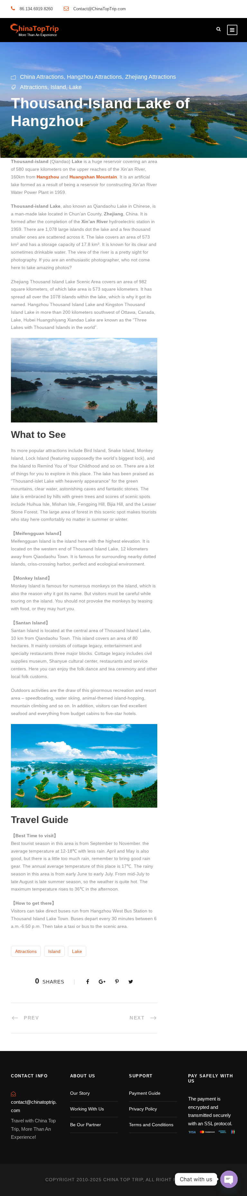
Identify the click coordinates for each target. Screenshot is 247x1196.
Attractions (33, 87)
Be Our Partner (85, 1124)
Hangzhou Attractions (94, 77)
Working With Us (87, 1108)
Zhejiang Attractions (150, 77)
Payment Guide (144, 1093)
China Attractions (42, 77)
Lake (75, 87)
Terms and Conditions (151, 1124)
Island (58, 87)
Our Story (80, 1093)
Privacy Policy (143, 1108)
